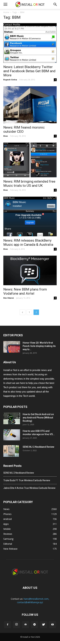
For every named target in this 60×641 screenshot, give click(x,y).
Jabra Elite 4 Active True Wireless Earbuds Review (29, 488)
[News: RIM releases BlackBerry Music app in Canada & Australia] (30, 216)
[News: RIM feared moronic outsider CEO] (30, 104)
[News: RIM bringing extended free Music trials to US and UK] (30, 160)
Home (6, 12)
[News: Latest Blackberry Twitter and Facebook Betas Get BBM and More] (30, 43)
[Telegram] (34, 624)
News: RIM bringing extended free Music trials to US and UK (29, 183)
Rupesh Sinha (10, 79)
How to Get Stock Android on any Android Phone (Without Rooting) (38, 417)
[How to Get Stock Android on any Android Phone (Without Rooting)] (11, 418)
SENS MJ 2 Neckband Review (38, 447)
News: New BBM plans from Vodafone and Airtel (25, 291)
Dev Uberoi (8, 298)
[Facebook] (7, 624)
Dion (5, 136)
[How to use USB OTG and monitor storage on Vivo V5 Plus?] (11, 434)
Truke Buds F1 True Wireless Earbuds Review (26, 480)
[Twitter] (43, 624)
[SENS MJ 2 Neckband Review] (11, 451)
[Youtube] (52, 624)
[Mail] (25, 624)
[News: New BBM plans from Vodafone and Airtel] (30, 270)
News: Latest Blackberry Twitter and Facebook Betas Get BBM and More (29, 71)
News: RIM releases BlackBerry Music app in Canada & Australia (28, 242)
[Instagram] (16, 624)
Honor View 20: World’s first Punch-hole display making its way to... (39, 346)
